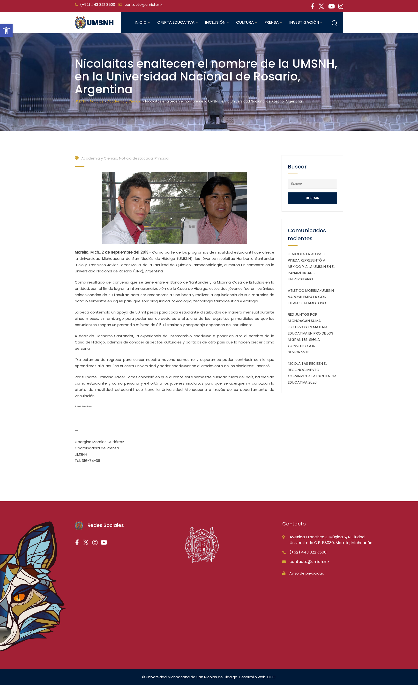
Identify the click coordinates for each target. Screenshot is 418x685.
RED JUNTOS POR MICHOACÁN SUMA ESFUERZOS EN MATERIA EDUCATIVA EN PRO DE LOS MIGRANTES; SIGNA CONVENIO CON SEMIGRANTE (310, 333)
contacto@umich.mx (143, 4)
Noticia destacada (136, 158)
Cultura (245, 22)
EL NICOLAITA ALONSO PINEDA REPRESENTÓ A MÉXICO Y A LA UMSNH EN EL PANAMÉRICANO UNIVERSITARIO (311, 266)
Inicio (141, 22)
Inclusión (215, 22)
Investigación (304, 22)
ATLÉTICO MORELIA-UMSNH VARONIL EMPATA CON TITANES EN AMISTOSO (311, 297)
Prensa (271, 22)
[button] (6, 30)
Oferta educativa (175, 22)
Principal (162, 158)
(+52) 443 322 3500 (97, 4)
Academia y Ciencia (99, 158)
